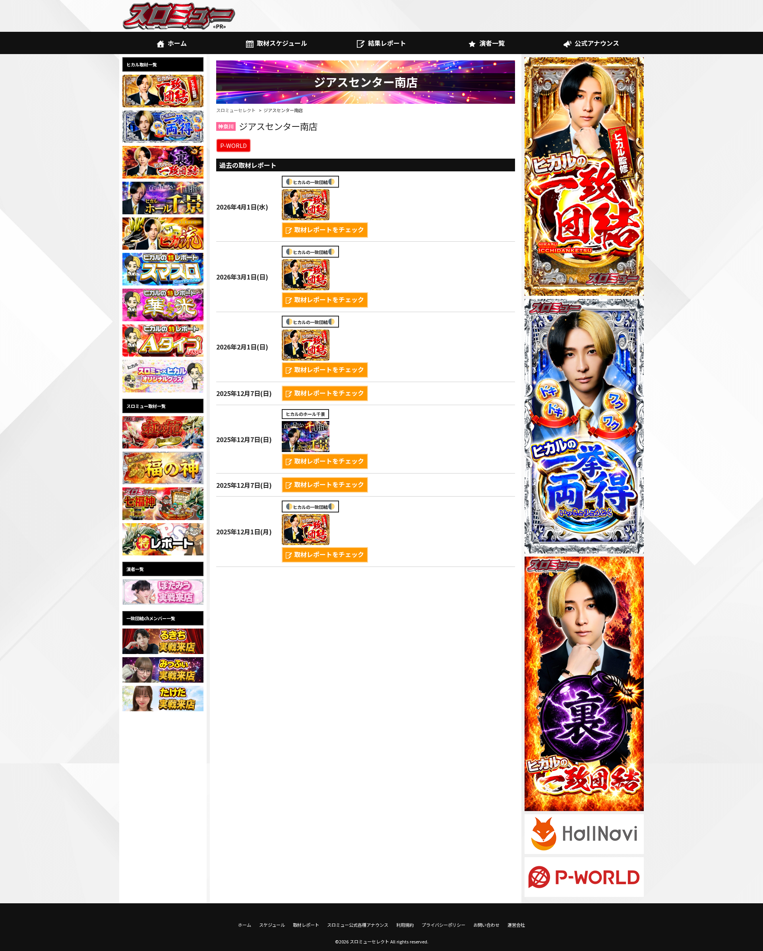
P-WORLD (233, 145)
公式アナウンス (597, 43)
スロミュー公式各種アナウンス (357, 925)
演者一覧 (492, 43)
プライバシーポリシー (443, 925)
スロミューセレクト (236, 110)
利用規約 (405, 925)
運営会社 (516, 925)
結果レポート (387, 43)
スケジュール (272, 925)
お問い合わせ (486, 925)
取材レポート (306, 925)
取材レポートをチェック (329, 229)
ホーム (177, 43)
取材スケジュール (282, 43)
